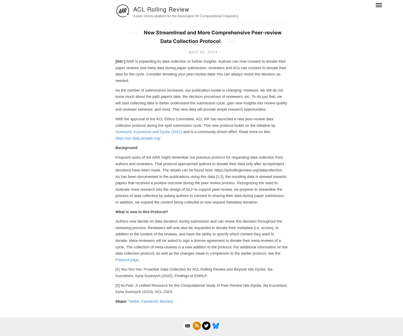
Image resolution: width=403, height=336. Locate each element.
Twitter (133, 301)
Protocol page (127, 260)
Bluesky (166, 301)
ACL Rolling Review (161, 9)
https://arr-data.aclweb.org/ (137, 138)
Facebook (149, 301)
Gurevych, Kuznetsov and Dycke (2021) (148, 132)
